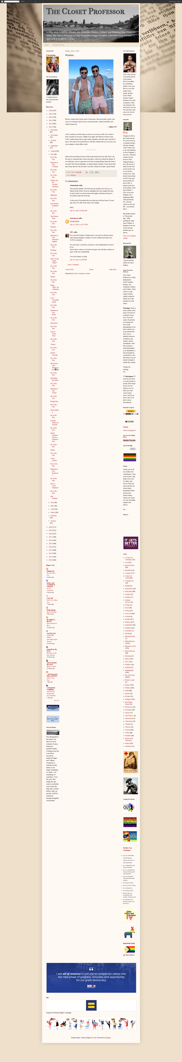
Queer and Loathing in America (51, 584)
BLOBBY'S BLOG (51, 620)
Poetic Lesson (129, 680)
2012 (51, 553)
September (54, 146)
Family (127, 594)
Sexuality (128, 710)
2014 (51, 547)
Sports (127, 713)
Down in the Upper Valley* (54, 261)
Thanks (52, 344)
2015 (51, 543)
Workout (128, 746)
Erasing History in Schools (54, 422)
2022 (51, 124)
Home (47, 45)
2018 (51, 534)
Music (127, 659)
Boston (52, 277)
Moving (127, 656)
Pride (127, 691)
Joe (126, 133)
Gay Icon (128, 613)
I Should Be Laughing (51, 688)
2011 (51, 557)
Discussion (128, 588)
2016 (51, 540)
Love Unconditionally (54, 300)
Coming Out (129, 581)
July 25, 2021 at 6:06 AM (78, 211)
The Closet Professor (85, 11)
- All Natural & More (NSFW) (52, 675)
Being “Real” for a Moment (54, 287)
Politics (127, 688)
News (127, 662)
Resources (128, 707)
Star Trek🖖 (129, 715)
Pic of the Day (130, 675)
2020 (51, 527)
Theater (127, 724)
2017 (51, 537)
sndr (94, 1038)
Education (128, 591)
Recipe (127, 696)
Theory (127, 727)
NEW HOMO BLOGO (52, 663)
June (52, 502)
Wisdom (53, 227)
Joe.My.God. (51, 633)
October (53, 140)
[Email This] (90, 172)
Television (128, 721)
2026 (51, 110)
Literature (128, 631)
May (52, 506)
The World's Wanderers (54, 206)
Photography (129, 670)
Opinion (128, 667)
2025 (51, 114)
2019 (51, 530)
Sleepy (52, 450)
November (54, 135)
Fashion (127, 597)
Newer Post (70, 269)
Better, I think (51, 666)
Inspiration (128, 625)
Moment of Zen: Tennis (54, 391)
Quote (127, 693)
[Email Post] (86, 172)
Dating (127, 586)
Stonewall (128, 718)
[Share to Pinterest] (98, 172)
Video (127, 733)
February (54, 516)
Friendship (51, 55)
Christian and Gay (58, 45)
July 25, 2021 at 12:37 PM (79, 224)
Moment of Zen (130, 646)
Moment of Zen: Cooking (54, 164)
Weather (128, 735)
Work (127, 743)
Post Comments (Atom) (82, 273)
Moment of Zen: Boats (54, 312)
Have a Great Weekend (54, 486)
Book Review (129, 565)
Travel (127, 730)
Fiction (127, 605)
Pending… (54, 250)
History (127, 622)
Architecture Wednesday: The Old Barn (51, 693)
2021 (51, 127)
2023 (51, 120)
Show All (56, 700)
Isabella (127, 628)
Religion (73, 175)
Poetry (127, 685)
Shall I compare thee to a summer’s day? (54, 437)
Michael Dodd (130, 636)
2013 (51, 550)
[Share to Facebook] (96, 172)
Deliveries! (54, 323)
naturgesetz (74, 218)
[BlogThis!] (92, 172)
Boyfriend (128, 570)
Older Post (112, 269)
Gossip (127, 616)
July (52, 154)
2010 (51, 560)
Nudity (127, 664)
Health (127, 619)
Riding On (50, 571)
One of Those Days (53, 334)
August (53, 151)
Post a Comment (73, 265)
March (53, 512)
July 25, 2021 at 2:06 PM (78, 260)
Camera (127, 573)
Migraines (53, 195)
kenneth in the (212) (52, 650)
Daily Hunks (51, 610)
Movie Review (130, 651)
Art (126, 562)
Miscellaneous (130, 641)
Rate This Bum (52, 612)
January (53, 521)
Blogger (107, 1038)
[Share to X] (94, 172)
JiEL (71, 232)
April (53, 509)
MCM (127, 633)
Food (127, 608)
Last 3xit (50, 598)
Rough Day (54, 401)
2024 (51, 117)
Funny (127, 610)
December (54, 130)
